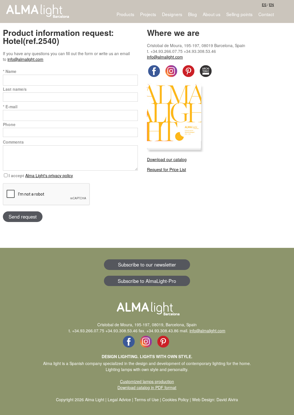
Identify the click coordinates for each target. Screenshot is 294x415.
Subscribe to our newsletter (147, 264)
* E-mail (10, 107)
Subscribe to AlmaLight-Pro (147, 280)
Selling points (239, 14)
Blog (192, 14)
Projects (148, 14)
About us (211, 14)
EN (271, 4)
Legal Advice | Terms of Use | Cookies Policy (148, 399)
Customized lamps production (147, 381)
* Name (9, 71)
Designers (172, 14)
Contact (266, 14)
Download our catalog (167, 159)
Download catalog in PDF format (146, 387)
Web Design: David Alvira (215, 399)
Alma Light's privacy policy (49, 175)
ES (264, 4)
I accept (41, 175)
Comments (13, 142)
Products (125, 14)
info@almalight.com (25, 59)
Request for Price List (166, 169)
